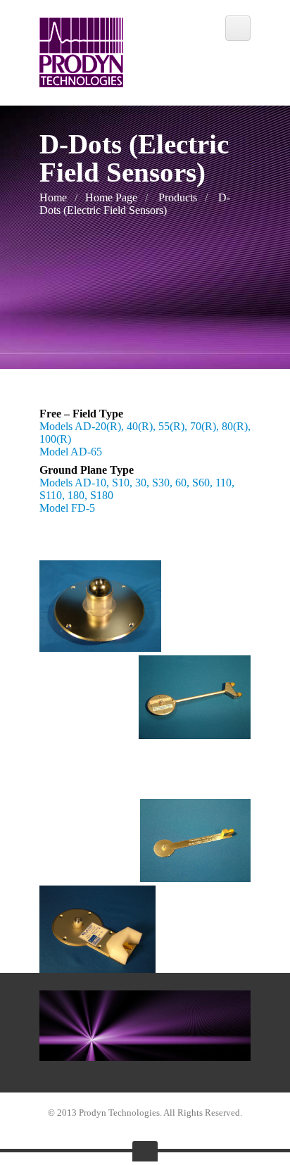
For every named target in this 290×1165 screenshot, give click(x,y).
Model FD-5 (67, 508)
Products (177, 197)
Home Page (111, 197)
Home (53, 197)
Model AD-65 (70, 452)
